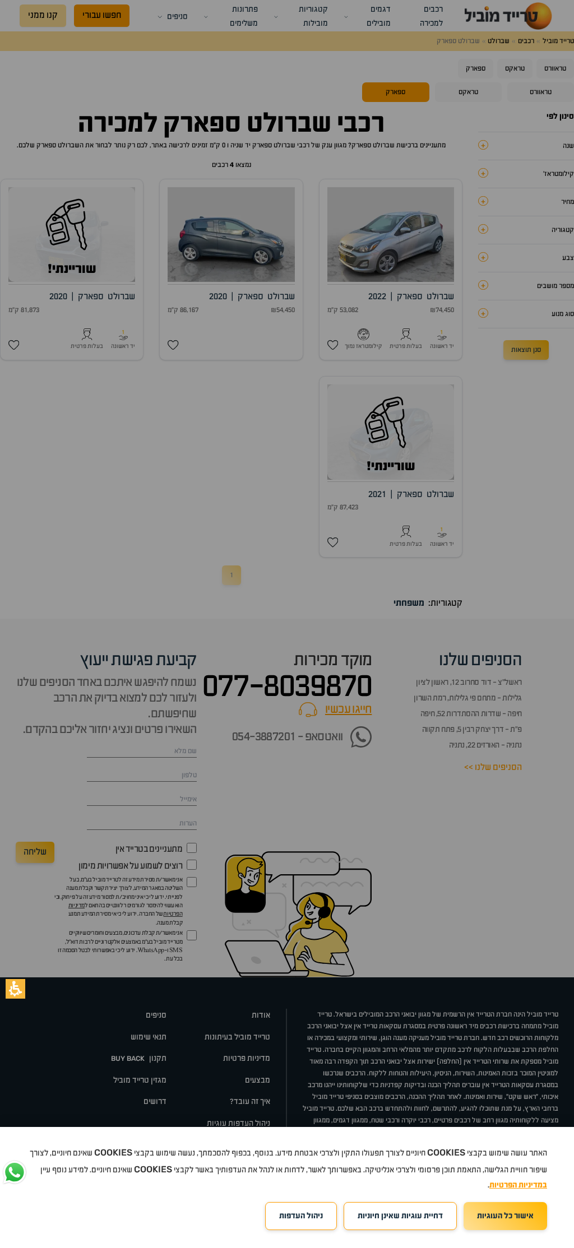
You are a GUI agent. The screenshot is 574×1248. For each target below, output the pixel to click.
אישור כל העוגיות (505, 1216)
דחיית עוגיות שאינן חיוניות (400, 1216)
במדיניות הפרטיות (518, 1185)
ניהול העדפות (301, 1216)
